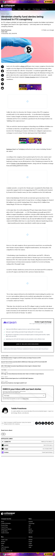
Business (31, 521)
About (2, 521)
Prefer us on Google (48, 30)
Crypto (7, 14)
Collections (43, 9)
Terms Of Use (4, 527)
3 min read (4, 32)
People (30, 541)
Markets (30, 539)
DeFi (30, 525)
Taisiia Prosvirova (6, 30)
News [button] (14, 9)
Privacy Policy (26, 395)
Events (2, 543)
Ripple (6, 373)
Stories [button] (19, 9)
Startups (31, 545)
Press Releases (36, 9)
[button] (36, 9)
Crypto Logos (4, 539)
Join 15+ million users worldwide (27, 341)
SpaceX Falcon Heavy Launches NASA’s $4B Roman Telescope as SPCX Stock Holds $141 (24, 359)
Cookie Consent (5, 532)
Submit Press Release (6, 529)
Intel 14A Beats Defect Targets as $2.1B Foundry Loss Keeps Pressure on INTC (21, 355)
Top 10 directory (5, 547)
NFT (30, 527)
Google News (4, 530)
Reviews (3, 541)
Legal (30, 547)
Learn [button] (29, 9)
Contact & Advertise (6, 523)
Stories (3, 14)
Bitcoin (30, 529)
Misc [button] (24, 9)
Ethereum (31, 530)
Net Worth (3, 549)
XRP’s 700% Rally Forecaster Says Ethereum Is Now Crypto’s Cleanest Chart (21, 363)
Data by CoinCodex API (6, 551)
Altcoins (30, 532)
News (2, 369)
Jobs (2, 545)
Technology (31, 523)
